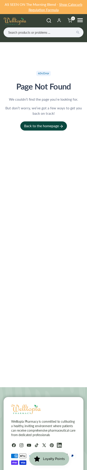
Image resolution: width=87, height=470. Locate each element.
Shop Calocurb (70, 4)
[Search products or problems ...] (78, 32)
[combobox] (43, 32)
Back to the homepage (42, 126)
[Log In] (59, 20)
